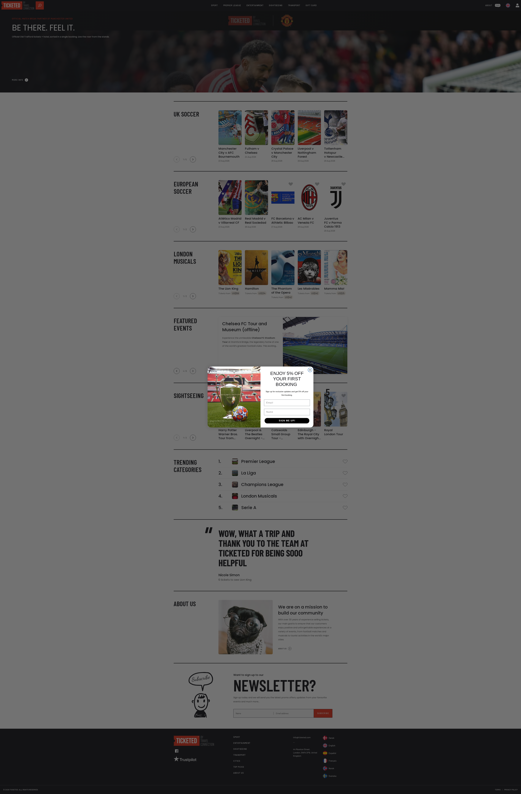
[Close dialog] (310, 370)
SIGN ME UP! (287, 420)
